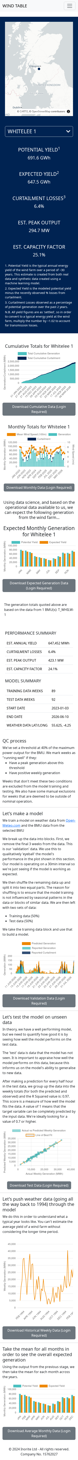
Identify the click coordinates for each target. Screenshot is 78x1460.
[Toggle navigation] (70, 6)
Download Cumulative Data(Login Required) (39, 409)
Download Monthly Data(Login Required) (39, 487)
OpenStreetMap (41, 111)
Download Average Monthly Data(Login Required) (39, 1433)
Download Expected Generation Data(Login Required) (39, 585)
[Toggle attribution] (68, 111)
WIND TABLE (14, 6)
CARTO (24, 111)
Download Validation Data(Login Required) (39, 1001)
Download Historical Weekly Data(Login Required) (39, 1333)
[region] (39, 69)
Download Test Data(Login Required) (39, 1185)
